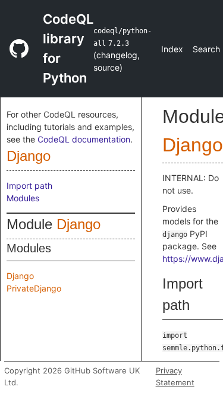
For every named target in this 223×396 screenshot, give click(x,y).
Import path (29, 185)
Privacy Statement (175, 376)
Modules (23, 198)
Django (29, 156)
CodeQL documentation (83, 139)
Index (172, 49)
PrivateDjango (34, 288)
